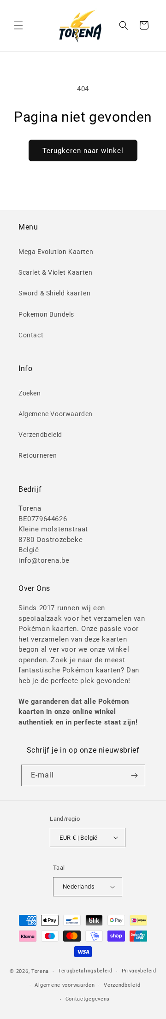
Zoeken (29, 393)
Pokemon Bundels (46, 314)
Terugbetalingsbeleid (85, 971)
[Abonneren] (135, 775)
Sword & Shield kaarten (54, 293)
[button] (18, 25)
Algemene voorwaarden (65, 985)
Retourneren (37, 455)
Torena (40, 971)
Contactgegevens (87, 999)
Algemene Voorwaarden (55, 414)
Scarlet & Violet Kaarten (55, 272)
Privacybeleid (139, 971)
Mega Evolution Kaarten (55, 251)
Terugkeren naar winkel (83, 151)
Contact (30, 335)
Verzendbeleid (40, 434)
